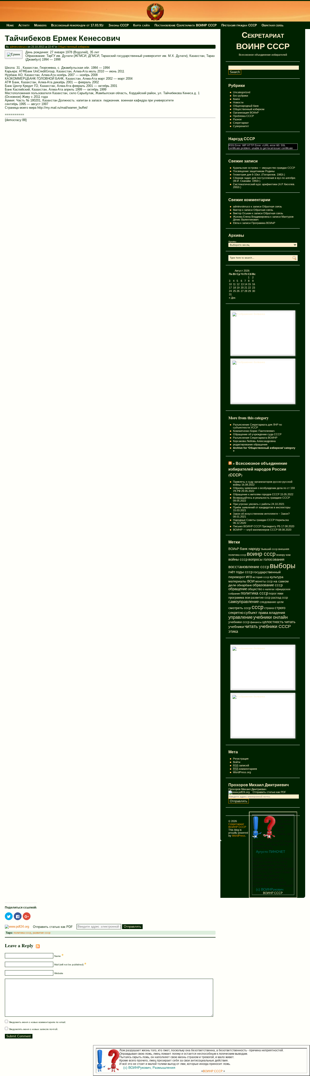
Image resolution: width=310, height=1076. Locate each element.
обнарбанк (244, 585)
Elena (236, 222)
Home (10, 25)
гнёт (231, 572)
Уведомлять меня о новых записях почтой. (33, 1029)
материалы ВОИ (241, 581)
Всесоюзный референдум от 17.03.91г (77, 25)
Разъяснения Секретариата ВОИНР (255, 437)
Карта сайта (141, 25)
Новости (238, 102)
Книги (236, 99)
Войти (236, 762)
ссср (258, 607)
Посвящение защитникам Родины (254, 171)
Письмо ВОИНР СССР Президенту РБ (256, 526)
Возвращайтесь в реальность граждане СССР (261, 497)
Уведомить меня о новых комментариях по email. (37, 1022)
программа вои (239, 597)
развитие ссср (261, 597)
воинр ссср (261, 554)
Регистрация (240, 758)
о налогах (269, 589)
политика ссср (254, 593)
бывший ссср (269, 549)
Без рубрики (240, 95)
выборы (282, 566)
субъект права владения (264, 612)
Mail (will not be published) (69, 964)
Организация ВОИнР (246, 112)
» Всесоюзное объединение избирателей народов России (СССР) (257, 469)
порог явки (276, 593)
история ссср (261, 577)
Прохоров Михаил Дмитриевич (258, 785)
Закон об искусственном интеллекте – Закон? (261, 513)
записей (241, 765)
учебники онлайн (270, 617)
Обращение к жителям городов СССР (256, 494)
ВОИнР (233, 549)
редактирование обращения (250, 444)
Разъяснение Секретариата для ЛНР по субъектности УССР (257, 426)
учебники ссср (238, 622)
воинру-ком (283, 554)
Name (58, 956)
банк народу (250, 549)
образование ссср (268, 585)
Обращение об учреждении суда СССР (257, 434)
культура (276, 577)
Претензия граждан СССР (239, 25)
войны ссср (238, 559)
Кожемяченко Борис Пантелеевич (254, 430)
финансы (256, 622)
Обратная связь (272, 25)
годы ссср (244, 572)
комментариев (245, 768)
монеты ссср (264, 581)
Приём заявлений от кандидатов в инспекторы (261, 507)
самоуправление (243, 601)
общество (255, 589)
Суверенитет (241, 126)
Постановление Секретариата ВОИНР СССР (186, 25)
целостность (273, 622)
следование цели (272, 602)
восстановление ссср (248, 566)
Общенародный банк (246, 105)
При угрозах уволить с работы (252, 504)
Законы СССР (118, 25)
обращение (237, 589)
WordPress (238, 835)
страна (269, 608)
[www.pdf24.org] (239, 792)
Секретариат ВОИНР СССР (263, 40)
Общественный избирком (248, 109)
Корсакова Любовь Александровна (254, 441)
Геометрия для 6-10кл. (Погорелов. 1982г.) (259, 174)
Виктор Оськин (242, 213)
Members (40, 25)
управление (240, 617)
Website (58, 973)
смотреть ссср (239, 608)
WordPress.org (242, 772)
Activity (24, 25)
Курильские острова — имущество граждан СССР (264, 167)
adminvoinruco (18, 46)
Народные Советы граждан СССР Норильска (261, 520)
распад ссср (279, 597)
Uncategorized (241, 92)
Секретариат (241, 122)
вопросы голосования (266, 559)
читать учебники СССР (268, 626)
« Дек (232, 297)
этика (233, 631)
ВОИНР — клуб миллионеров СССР (255, 529)
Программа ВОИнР (263, 222)
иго (249, 576)
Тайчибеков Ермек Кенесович (62, 38)
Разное (237, 119)
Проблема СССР (243, 115)
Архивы (232, 241)
